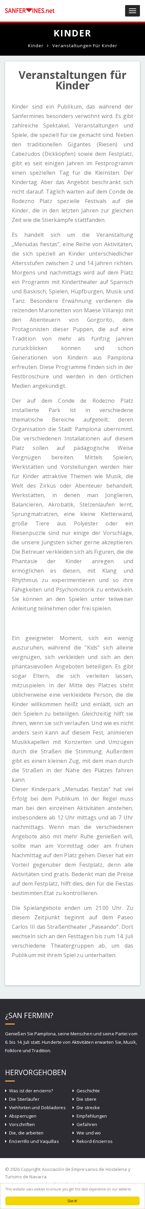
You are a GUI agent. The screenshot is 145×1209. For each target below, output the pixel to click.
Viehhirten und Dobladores (37, 1107)
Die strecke (88, 1107)
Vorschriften (22, 1124)
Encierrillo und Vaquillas (34, 1141)
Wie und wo (89, 1133)
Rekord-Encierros (95, 1141)
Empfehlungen (92, 1116)
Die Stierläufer (24, 1099)
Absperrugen (22, 1116)
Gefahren (87, 1124)
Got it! (73, 1200)
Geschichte (88, 1091)
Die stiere (86, 1099)
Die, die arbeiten (26, 1133)
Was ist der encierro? (31, 1091)
